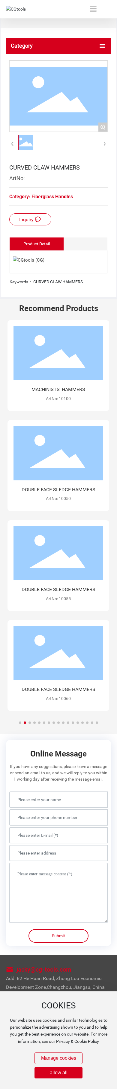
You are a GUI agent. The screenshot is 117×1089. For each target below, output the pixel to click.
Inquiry (27, 219)
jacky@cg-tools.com (43, 969)
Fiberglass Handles (52, 196)
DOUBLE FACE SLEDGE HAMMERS (58, 489)
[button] (20, 722)
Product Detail (36, 243)
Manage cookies (58, 1058)
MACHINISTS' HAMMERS (58, 389)
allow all (59, 1072)
